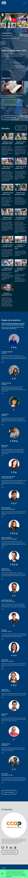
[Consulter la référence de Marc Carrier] (12, 769)
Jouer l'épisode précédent (10, 117)
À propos (3, 867)
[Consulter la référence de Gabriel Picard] (10, 564)
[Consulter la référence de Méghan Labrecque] (12, 378)
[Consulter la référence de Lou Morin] (13, 625)
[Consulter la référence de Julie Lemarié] (11, 655)
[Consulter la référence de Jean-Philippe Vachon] (12, 595)
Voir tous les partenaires (10, 852)
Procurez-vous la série (6, 35)
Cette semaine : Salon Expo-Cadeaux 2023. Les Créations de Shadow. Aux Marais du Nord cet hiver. (20, 250)
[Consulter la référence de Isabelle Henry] (13, 410)
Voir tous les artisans (9, 792)
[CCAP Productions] (14, 825)
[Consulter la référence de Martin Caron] (10, 441)
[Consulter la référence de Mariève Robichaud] (10, 533)
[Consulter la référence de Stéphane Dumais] (13, 739)
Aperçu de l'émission (6, 33)
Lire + (2, 362)
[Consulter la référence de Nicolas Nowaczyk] (11, 503)
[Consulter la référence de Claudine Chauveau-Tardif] (11, 472)
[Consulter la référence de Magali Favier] (11, 685)
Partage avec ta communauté (8, 38)
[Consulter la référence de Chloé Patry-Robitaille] (11, 347)
